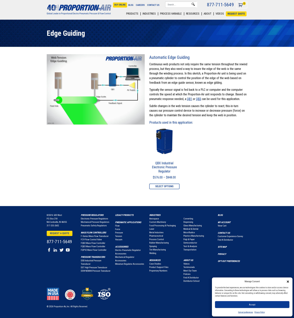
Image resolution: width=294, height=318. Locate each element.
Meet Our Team (190, 270)
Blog (130, 5)
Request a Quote (59, 233)
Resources (192, 13)
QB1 (189, 99)
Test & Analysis (190, 246)
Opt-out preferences (245, 312)
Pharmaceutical (156, 235)
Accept (252, 304)
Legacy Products (124, 215)
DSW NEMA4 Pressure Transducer (95, 270)
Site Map (222, 247)
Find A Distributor (191, 277)
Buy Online (120, 5)
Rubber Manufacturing (159, 242)
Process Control (156, 239)
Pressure (119, 232)
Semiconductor (190, 242)
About (207, 13)
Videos (220, 13)
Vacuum (118, 239)
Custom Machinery (157, 222)
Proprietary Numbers (158, 270)
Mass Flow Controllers (93, 232)
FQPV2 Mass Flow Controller (93, 250)
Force (117, 229)
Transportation (189, 249)
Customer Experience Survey (230, 236)
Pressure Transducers (93, 257)
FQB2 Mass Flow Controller (93, 243)
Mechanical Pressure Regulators (95, 222)
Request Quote (236, 13)
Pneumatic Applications (128, 222)
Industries (149, 13)
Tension (118, 236)
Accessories (121, 246)
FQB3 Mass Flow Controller (93, 246)
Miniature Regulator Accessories (129, 264)
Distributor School (191, 281)
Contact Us (153, 5)
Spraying (153, 246)
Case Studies (155, 263)
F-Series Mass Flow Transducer (95, 236)
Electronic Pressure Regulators (94, 218)
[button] (287, 281)
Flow (117, 225)
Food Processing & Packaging (162, 225)
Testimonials (189, 267)
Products (132, 13)
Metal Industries (156, 232)
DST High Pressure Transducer (94, 267)
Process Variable (171, 13)
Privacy (222, 254)
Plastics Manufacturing (193, 235)
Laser (151, 229)
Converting (188, 218)
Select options (164, 186)
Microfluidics (189, 232)
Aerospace (154, 218)
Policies (186, 274)
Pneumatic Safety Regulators (94, 225)
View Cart (222, 225)
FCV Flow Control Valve (91, 239)
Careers (140, 5)
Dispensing (188, 222)
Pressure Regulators (92, 215)
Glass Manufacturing (192, 225)
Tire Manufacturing (157, 249)
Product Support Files (158, 267)
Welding (152, 253)
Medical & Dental (190, 229)
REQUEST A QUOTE (207, 308)
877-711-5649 (220, 4)
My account (224, 222)
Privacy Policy (259, 312)
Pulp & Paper (189, 239)
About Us (188, 260)
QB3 (198, 99)
